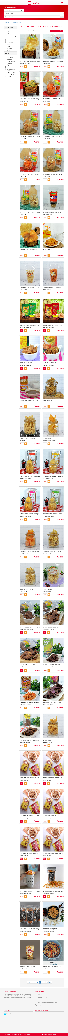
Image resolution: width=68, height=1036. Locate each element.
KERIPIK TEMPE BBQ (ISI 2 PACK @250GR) (53, 174)
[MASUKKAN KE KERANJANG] (21, 330)
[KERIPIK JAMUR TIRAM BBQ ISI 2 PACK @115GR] (30, 801)
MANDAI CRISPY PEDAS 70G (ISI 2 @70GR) (53, 325)
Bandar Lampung (11, 36)
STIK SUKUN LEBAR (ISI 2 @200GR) (28, 250)
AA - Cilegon (10, 77)
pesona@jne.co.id (41, 1000)
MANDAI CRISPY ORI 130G (26, 363)
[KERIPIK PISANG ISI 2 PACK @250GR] (53, 537)
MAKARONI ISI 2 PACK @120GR (27, 966)
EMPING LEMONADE (48, 589)
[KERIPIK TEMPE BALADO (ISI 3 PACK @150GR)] (53, 84)
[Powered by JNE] (8, 1001)
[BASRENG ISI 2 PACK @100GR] (53, 914)
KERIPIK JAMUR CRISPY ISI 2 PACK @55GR (30, 702)
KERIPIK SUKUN (47, 438)
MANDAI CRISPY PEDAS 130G (50, 363)
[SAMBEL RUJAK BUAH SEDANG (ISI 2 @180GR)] (30, 386)
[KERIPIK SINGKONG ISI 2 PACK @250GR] (30, 537)
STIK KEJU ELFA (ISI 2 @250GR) (27, 438)
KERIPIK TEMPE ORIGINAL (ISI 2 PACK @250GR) (31, 212)
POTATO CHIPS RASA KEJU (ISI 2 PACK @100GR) (54, 476)
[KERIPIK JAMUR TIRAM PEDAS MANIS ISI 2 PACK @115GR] (30, 839)
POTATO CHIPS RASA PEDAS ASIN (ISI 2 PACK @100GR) (33, 476)
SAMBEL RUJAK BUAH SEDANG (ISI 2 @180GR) (31, 400)
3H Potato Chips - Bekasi (11, 70)
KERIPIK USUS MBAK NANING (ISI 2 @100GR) (54, 212)
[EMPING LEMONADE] (53, 575)
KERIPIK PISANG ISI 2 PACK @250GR (52, 551)
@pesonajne (8, 1013)
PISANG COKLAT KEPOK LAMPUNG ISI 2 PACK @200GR (33, 740)
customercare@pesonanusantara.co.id (49, 1002)
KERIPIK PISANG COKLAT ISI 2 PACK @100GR (31, 627)
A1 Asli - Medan (11, 75)
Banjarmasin (10, 42)
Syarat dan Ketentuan (47, 1034)
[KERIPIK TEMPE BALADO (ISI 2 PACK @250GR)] (30, 160)
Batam (8, 44)
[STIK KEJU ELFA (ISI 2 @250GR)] (30, 424)
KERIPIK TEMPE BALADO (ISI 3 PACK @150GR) (54, 99)
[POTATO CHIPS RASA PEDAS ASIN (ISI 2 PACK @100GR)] (30, 461)
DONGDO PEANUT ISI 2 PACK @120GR (52, 966)
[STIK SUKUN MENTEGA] (53, 235)
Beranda (6, 22)
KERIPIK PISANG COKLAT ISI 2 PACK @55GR (53, 665)
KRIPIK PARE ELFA (47, 400)
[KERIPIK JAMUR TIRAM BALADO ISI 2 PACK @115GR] (53, 801)
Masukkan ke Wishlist (25, 66)
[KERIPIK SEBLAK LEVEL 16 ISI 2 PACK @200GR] (53, 876)
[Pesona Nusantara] (34, 2)
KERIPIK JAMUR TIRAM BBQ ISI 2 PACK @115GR (31, 815)
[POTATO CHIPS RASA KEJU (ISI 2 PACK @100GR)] (53, 461)
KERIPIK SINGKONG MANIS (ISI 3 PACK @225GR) (31, 61)
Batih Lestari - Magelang (10, 58)
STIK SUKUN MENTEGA (48, 250)
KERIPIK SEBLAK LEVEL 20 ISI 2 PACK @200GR (31, 929)
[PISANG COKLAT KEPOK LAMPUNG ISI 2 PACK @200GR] (30, 726)
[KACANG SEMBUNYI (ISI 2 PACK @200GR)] (53, 46)
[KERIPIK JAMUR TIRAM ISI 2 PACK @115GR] (30, 763)
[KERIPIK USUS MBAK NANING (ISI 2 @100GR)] (53, 197)
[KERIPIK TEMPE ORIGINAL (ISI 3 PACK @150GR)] (53, 122)
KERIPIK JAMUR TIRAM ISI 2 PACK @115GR (30, 778)
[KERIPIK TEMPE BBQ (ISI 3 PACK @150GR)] (30, 122)
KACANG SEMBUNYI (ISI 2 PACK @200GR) (53, 61)
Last (50, 982)
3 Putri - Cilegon (11, 67)
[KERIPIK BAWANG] (53, 726)
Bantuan (54, 1034)
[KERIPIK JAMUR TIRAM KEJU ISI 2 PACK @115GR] (53, 763)
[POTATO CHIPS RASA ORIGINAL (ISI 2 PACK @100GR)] (53, 499)
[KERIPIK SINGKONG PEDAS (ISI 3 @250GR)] (53, 273)
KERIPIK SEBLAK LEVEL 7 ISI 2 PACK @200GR (31, 891)
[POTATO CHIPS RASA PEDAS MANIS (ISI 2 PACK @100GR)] (30, 499)
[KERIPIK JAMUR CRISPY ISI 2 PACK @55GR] (30, 688)
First (29, 982)
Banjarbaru (10, 40)
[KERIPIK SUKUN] (53, 424)
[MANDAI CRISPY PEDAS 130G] (53, 348)
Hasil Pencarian (17, 22)
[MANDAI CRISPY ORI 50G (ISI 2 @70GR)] (30, 311)
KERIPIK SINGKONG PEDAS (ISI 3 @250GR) (53, 287)
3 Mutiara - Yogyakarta (10, 64)
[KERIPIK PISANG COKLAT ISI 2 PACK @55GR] (53, 650)
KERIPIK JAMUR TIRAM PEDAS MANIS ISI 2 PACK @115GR (34, 853)
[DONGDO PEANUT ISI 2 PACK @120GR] (53, 952)
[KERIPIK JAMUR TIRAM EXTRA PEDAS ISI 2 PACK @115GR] (53, 839)
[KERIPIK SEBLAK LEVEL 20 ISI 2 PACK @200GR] (30, 914)
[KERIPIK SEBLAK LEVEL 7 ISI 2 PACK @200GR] (30, 876)
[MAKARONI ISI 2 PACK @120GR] (30, 952)
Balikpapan (10, 34)
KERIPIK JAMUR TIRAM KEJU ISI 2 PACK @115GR (55, 778)
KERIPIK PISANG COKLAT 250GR (51, 627)
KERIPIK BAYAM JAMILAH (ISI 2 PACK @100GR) (31, 99)
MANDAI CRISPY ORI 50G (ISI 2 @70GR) (29, 325)
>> (47, 982)
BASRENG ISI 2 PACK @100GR (50, 929)
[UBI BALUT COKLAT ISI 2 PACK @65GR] (53, 688)
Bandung (9, 38)
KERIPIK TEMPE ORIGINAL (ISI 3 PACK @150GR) (54, 136)
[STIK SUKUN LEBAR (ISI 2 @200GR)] (30, 235)
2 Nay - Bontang (11, 61)
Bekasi (8, 46)
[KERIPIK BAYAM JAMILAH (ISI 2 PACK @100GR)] (30, 84)
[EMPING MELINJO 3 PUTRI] (30, 575)
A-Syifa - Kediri (11, 73)
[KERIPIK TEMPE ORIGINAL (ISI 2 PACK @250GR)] (30, 197)
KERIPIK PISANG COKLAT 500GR (27, 665)
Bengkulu (9, 48)
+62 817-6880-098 (45, 1005)
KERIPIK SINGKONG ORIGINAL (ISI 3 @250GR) (31, 287)
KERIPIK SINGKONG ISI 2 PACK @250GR (29, 551)
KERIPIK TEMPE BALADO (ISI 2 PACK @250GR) (31, 174)
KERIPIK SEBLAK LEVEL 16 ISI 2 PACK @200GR (54, 891)
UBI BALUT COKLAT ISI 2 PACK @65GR (52, 702)
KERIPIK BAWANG (47, 740)
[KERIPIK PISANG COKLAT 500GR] (30, 650)
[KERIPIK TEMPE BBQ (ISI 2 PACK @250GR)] (53, 160)
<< (32, 982)
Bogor (8, 50)
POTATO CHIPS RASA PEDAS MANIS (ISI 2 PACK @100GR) (33, 514)
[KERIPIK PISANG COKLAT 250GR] (53, 612)
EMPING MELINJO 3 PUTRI (26, 589)
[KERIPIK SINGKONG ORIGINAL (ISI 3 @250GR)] (30, 273)
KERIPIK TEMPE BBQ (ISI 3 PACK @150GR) (30, 136)
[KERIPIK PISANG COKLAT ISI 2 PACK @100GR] (30, 612)
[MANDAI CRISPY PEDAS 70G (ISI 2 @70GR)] (53, 311)
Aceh (8, 31)
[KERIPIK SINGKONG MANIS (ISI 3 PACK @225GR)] (30, 46)
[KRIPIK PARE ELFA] (53, 386)
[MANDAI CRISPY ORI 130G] (30, 348)
